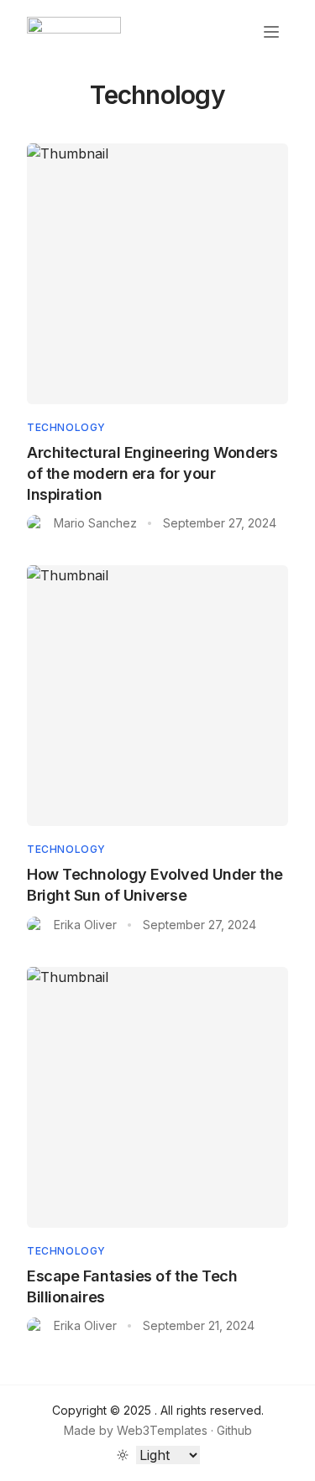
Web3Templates (162, 1430)
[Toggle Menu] (271, 31)
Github (234, 1430)
